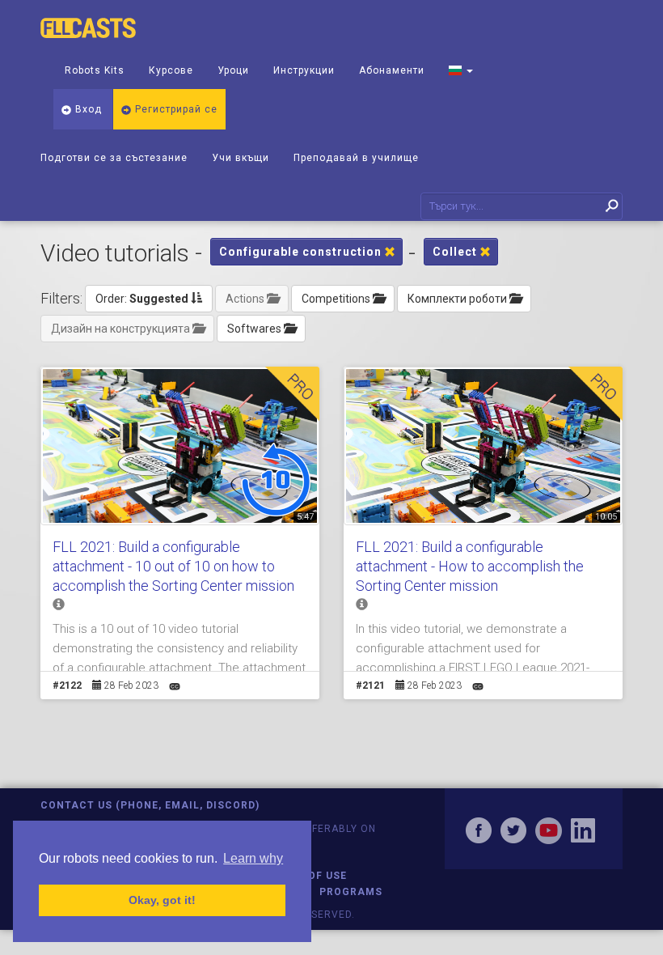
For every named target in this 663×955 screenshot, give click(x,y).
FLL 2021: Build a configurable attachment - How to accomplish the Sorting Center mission (470, 566)
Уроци (233, 70)
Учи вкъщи (240, 157)
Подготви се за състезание (114, 157)
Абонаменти (391, 70)
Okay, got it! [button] (162, 899)
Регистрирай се (174, 109)
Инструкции (304, 70)
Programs (350, 892)
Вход (87, 109)
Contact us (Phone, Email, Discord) (150, 805)
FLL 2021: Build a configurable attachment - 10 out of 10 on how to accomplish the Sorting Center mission (173, 566)
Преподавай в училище (356, 157)
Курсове (171, 70)
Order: (141, 298)
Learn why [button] (253, 858)
